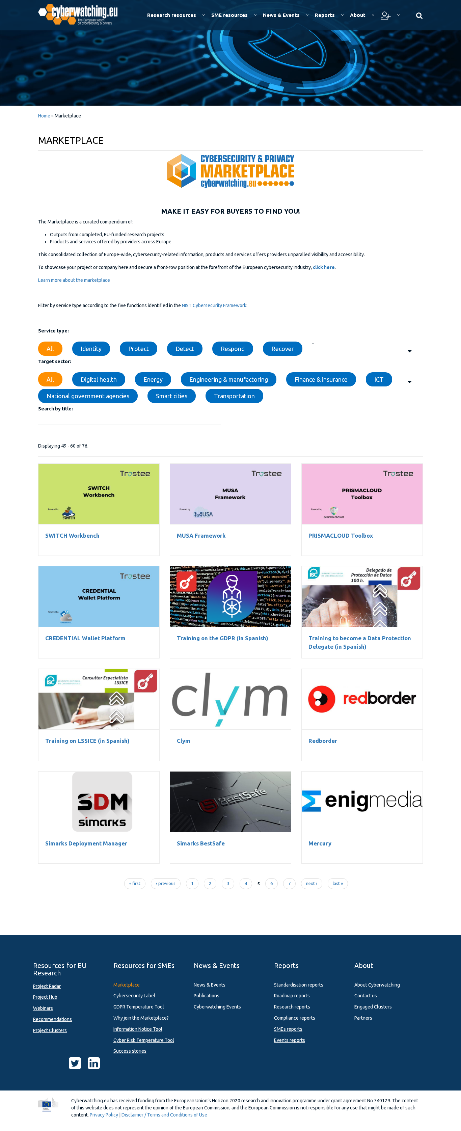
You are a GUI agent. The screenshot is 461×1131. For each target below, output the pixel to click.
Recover (282, 348)
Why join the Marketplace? (141, 1018)
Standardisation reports (298, 985)
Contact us (365, 995)
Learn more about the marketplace (74, 280)
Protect (138, 348)
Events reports (289, 1040)
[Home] (82, 13)
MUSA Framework (230, 493)
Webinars (43, 1008)
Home (44, 115)
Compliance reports (294, 1018)
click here (324, 267)
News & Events (209, 985)
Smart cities (171, 396)
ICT (379, 379)
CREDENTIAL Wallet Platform (99, 596)
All (50, 348)
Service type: (53, 330)
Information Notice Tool (137, 1029)
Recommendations (52, 1019)
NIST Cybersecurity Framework (214, 305)
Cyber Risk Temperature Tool (143, 1040)
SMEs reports (288, 1029)
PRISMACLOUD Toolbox (362, 493)
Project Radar (47, 986)
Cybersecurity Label (134, 995)
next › (311, 883)
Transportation (234, 396)
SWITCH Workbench (99, 493)
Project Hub (45, 997)
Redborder (362, 699)
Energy (153, 379)
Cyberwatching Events (217, 1006)
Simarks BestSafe (230, 801)
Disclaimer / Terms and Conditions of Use (164, 1114)
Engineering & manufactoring (228, 379)
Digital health (99, 379)
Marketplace (126, 985)
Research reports (292, 1006)
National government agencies (88, 396)
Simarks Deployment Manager (98, 801)
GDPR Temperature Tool (138, 1006)
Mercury (362, 801)
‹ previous (165, 883)
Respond (233, 348)
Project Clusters (50, 1030)
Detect (184, 348)
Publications (206, 995)
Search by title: (55, 408)
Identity (91, 348)
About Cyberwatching (377, 985)
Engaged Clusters (373, 1006)
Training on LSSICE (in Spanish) (99, 699)
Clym (230, 699)
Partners (363, 1018)
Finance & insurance (321, 379)
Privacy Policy (104, 1114)
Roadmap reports (292, 995)
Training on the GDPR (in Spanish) (230, 596)
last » (338, 883)
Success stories (129, 1051)
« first (134, 883)
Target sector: (54, 361)
